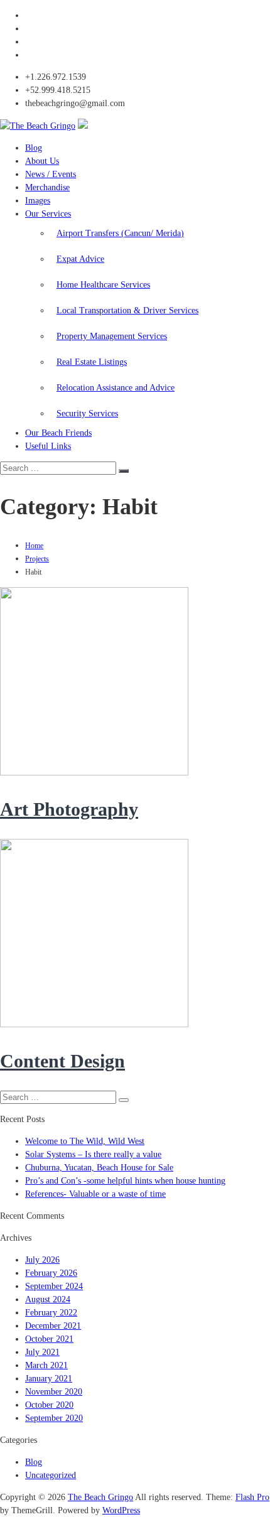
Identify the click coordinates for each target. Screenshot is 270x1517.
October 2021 (49, 1339)
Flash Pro (252, 1497)
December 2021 (53, 1326)
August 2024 (47, 1299)
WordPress (121, 1510)
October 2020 (49, 1405)
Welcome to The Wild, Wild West (84, 1141)
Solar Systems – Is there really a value (93, 1154)
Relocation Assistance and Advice (116, 387)
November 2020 (53, 1391)
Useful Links (48, 446)
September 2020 (54, 1418)
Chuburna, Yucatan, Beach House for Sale (99, 1167)
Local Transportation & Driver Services (127, 310)
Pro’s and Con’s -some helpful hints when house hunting (125, 1180)
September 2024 (54, 1286)
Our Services (48, 214)
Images (37, 200)
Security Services (87, 413)
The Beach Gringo (100, 1497)
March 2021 (46, 1365)
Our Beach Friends (58, 433)
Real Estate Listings (92, 362)
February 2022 (51, 1312)
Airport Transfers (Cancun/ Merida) (120, 233)
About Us (42, 161)
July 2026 (42, 1260)
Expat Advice (80, 259)
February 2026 (51, 1273)
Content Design (62, 1060)
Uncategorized (50, 1475)
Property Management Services (112, 336)
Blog (33, 148)
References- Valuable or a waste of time (95, 1194)
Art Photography (69, 809)
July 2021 (42, 1352)
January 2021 (48, 1378)
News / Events (50, 174)
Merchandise (47, 187)
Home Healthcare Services (103, 284)
